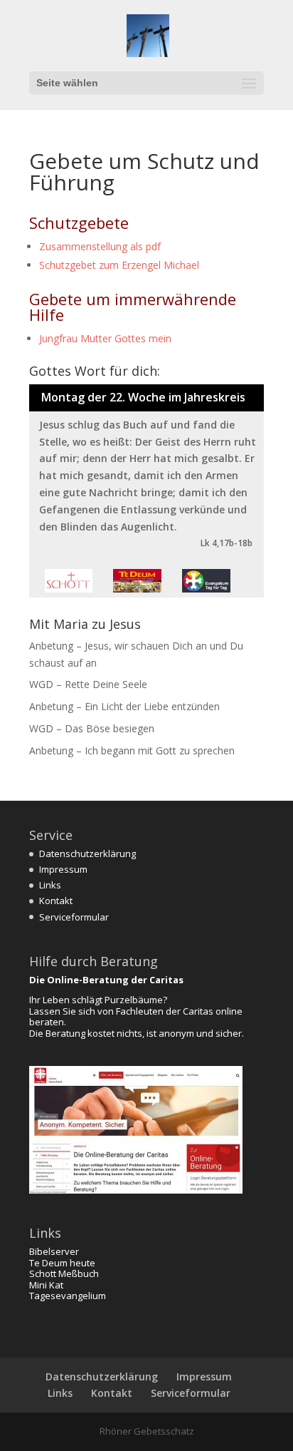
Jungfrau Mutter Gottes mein (105, 338)
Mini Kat (46, 1284)
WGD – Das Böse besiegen (91, 728)
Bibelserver (54, 1251)
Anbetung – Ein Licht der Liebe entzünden (124, 706)
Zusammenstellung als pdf (100, 246)
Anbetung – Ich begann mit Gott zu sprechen (132, 750)
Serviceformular (74, 917)
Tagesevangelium (67, 1295)
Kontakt (56, 900)
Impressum (63, 869)
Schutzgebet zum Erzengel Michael (119, 265)
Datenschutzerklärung (87, 853)
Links (50, 884)
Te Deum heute (62, 1262)
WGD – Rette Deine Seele (88, 684)
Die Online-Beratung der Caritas (106, 979)
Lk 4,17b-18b (226, 543)
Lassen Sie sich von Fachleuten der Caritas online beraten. (136, 1017)
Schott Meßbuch (64, 1273)
